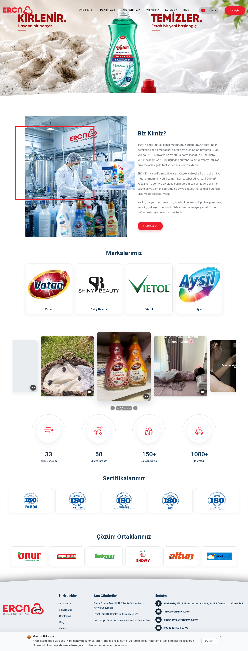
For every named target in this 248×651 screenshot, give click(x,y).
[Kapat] (220, 636)
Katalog (170, 9)
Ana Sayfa (85, 9)
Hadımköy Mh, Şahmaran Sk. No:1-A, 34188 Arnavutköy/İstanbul (203, 603)
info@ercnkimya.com (177, 611)
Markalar (151, 9)
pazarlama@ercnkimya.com (181, 619)
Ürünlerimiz (130, 9)
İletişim (63, 628)
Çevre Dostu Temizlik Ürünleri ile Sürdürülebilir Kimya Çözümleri (119, 605)
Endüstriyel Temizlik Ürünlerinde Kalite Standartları (122, 620)
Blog (186, 9)
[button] (208, 10)
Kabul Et (209, 641)
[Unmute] (33, 388)
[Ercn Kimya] (23, 609)
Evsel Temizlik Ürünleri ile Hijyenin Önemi (116, 614)
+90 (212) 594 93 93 (176, 627)
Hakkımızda (107, 9)
